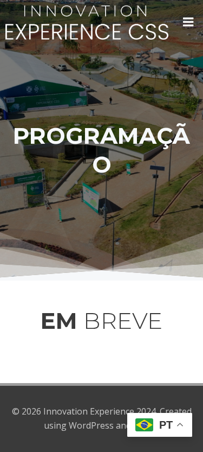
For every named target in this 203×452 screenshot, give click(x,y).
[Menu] (188, 22)
